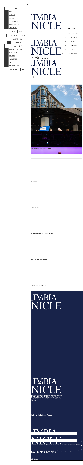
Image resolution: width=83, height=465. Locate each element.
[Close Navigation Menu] (27, 5)
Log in (36, 459)
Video (73, 49)
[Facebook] (81, 438)
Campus (14, 31)
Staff (11, 11)
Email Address (6, 431)
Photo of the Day (73, 33)
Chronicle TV (73, 53)
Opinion (24, 35)
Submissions (14, 21)
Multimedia (72, 28)
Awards (12, 15)
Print (47, 58)
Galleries (74, 45)
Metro (21, 31)
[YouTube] (81, 450)
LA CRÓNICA (17, 39)
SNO (31, 459)
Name (4, 438)
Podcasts (74, 37)
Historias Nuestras (19, 42)
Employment (14, 24)
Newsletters (41, 58)
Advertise (13, 28)
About (17, 8)
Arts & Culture (13, 35)
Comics (73, 41)
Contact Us (13, 18)
